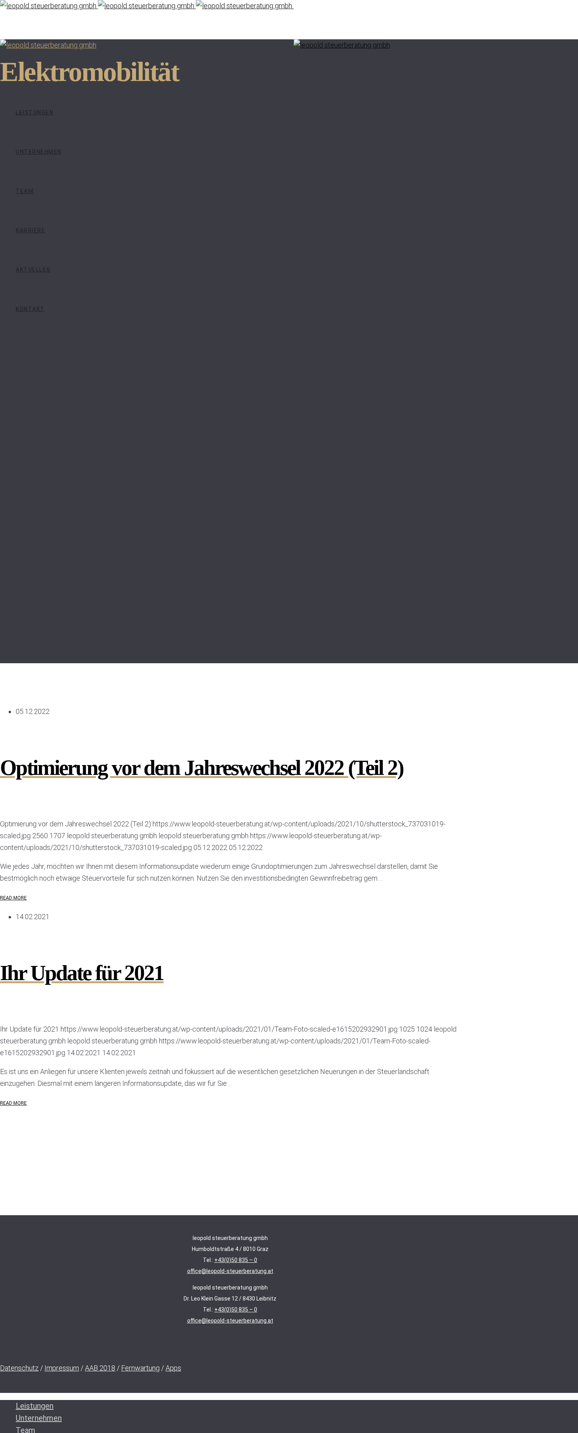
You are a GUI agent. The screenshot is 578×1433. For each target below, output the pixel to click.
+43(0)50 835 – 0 (235, 1260)
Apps (173, 1368)
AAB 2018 (100, 1368)
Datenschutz (19, 1368)
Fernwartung (140, 1368)
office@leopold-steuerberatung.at (230, 1271)
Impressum (61, 1368)
